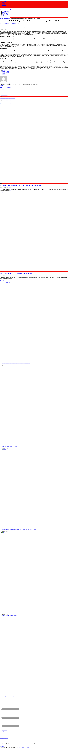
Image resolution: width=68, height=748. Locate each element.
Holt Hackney (8, 100)
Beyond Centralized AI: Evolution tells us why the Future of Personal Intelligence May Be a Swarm (19, 529)
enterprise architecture (5, 72)
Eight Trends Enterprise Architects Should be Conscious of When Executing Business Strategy (20, 185)
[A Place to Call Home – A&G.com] (3, 95)
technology (4, 74)
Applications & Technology (6, 12)
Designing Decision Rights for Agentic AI (9, 696)
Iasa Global (21, 741)
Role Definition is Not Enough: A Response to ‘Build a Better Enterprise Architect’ (16, 363)
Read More (2, 280)
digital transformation (5, 71)
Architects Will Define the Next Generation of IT (10, 446)
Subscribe (3, 3)
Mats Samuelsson (9, 275)
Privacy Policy (27, 747)
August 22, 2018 (3, 23)
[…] (10, 190)
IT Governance (4, 15)
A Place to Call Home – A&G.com (7, 98)
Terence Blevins (8, 23)
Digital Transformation (5, 14)
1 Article (9, 83)
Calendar (3, 4)
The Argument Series (4, 738)
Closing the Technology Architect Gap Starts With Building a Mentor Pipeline (15, 612)
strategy (3, 73)
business (3, 70)
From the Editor (4, 1)
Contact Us (4, 5)
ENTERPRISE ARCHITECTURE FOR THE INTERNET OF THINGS (16, 273)
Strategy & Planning (5, 13)
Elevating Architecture (5, 11)
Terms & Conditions (20, 747)
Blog (3, 2)
